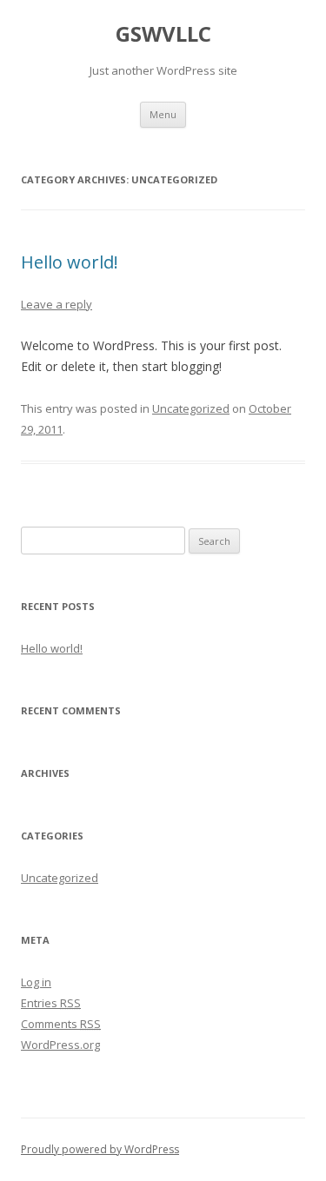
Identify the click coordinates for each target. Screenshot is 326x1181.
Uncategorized (191, 408)
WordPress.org (60, 1044)
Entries (51, 1003)
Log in (36, 982)
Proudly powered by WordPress (100, 1149)
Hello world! (69, 262)
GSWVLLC (163, 34)
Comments (61, 1024)
